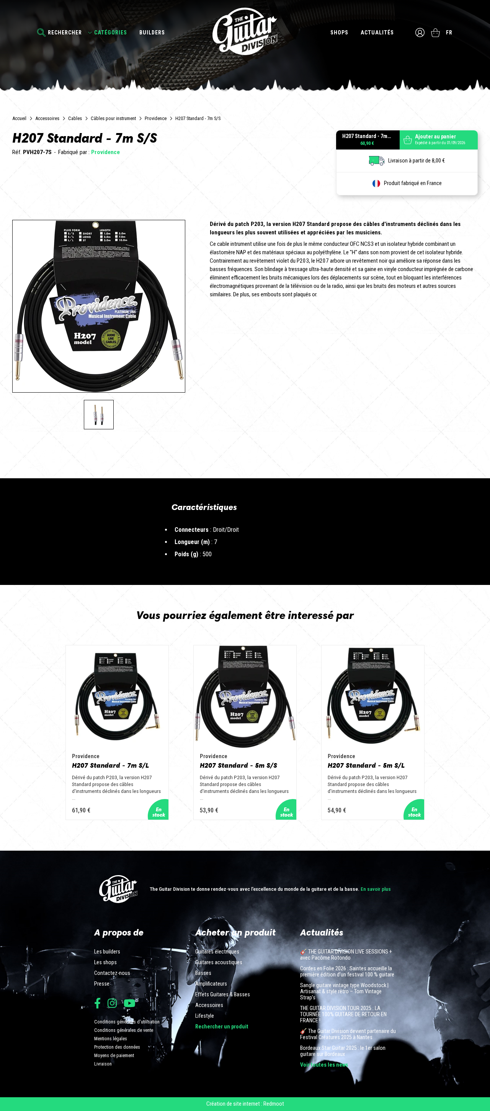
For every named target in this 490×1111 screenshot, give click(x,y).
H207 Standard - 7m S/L (110, 765)
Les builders (107, 952)
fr (449, 32)
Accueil (19, 118)
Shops (339, 32)
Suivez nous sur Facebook (97, 1003)
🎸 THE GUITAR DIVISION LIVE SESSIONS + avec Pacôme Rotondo (346, 955)
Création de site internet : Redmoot (245, 1103)
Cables (75, 118)
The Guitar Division (245, 31)
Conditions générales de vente (123, 1030)
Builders (152, 32)
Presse (101, 984)
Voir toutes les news (324, 1065)
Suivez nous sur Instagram (112, 1003)
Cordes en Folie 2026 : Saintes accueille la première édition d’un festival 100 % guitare (347, 972)
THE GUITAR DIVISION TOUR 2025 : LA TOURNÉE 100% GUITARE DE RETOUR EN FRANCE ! (343, 1014)
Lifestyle (204, 1016)
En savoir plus (376, 889)
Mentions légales (110, 1038)
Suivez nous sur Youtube (130, 1003)
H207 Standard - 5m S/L (366, 765)
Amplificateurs (211, 984)
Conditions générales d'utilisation (127, 1022)
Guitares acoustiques (218, 963)
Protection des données (117, 1047)
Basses (203, 973)
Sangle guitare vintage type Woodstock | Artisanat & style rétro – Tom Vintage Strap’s (344, 992)
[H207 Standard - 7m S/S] (98, 414)
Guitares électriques (217, 952)
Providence (156, 118)
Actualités (377, 32)
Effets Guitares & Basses (222, 995)
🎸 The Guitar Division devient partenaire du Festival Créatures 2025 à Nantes (348, 1034)
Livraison (103, 1064)
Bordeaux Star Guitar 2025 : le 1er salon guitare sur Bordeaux (342, 1051)
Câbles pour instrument (113, 118)
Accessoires (47, 118)
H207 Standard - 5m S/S (238, 765)
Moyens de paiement (114, 1055)
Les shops (105, 963)
